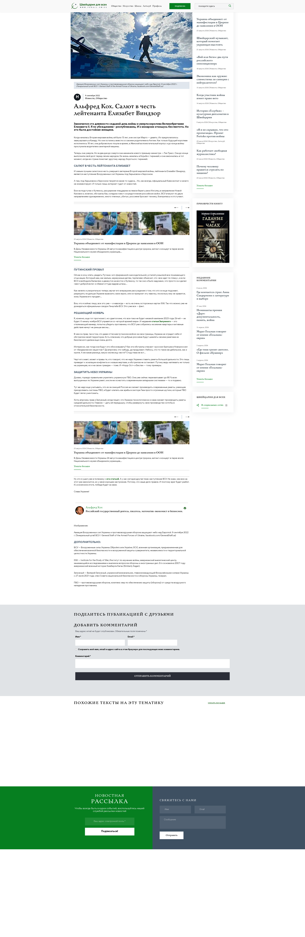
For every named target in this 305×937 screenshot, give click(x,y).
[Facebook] (184, 508)
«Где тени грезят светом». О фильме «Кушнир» (213, 351)
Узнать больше (82, 257)
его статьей (112, 479)
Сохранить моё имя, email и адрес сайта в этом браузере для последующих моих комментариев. (129, 650)
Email (131, 637)
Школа (138, 6)
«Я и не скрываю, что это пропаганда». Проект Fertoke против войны (212, 133)
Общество (116, 6)
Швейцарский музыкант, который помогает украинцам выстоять (212, 41)
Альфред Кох (94, 507)
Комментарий (83, 656)
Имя (78, 637)
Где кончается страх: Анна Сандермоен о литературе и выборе (213, 296)
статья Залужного (161, 322)
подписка (180, 6)
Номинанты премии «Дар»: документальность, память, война (209, 315)
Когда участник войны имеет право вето (211, 97)
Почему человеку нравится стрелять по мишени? (210, 170)
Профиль (157, 6)
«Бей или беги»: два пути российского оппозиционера (212, 60)
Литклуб (147, 6)
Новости (90, 98)
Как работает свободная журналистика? (212, 152)
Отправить (171, 835)
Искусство (128, 6)
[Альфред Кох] (79, 510)
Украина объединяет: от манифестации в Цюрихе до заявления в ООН (118, 243)
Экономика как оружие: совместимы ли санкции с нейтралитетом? (213, 79)
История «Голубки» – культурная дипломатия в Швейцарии (213, 114)
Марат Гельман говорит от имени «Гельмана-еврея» (211, 335)
